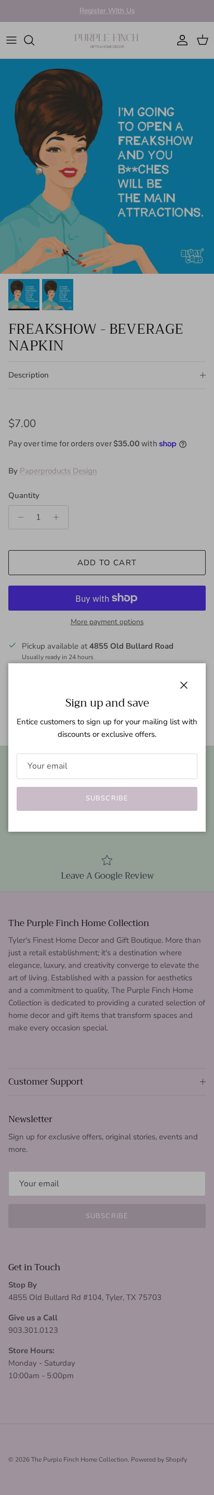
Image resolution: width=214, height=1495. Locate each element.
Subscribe (107, 798)
